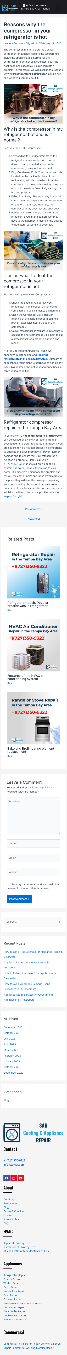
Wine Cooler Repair (14, 1311)
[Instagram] (13, 1178)
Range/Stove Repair (14, 1319)
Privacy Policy (11, 1219)
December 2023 (13, 1027)
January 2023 (12, 1061)
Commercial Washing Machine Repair (33, 1347)
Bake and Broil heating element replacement (30, 750)
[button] (59, 8)
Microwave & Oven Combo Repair (22, 1303)
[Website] (33, 872)
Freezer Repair (11, 1279)
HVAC (8, 1231)
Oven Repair (10, 1295)
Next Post (34, 518)
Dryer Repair (10, 1287)
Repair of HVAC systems (17, 1243)
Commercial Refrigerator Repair (21, 1343)
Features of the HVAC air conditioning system (26, 677)
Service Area (10, 1203)
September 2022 (13, 1072)
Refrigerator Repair (14, 1275)
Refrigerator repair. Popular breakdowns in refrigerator (27, 604)
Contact (10, 1149)
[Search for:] (33, 921)
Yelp (6, 496)
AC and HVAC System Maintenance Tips (26, 1251)
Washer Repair (11, 1283)
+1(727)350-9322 (14, 463)
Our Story (9, 1199)
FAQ (5, 1223)
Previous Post (34, 509)
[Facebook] (6, 1178)
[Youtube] (21, 1178)
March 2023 (11, 1050)
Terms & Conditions (14, 1211)
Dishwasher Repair (14, 1307)
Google (17, 496)
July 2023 (9, 1038)
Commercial (13, 1332)
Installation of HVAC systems (19, 1247)
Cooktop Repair (12, 1299)
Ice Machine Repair (14, 1291)
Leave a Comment (14, 43)
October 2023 (12, 1032)
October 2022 (12, 1067)
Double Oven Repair (14, 1315)
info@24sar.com (14, 1164)
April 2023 (10, 1044)
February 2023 (12, 1055)
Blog (9, 610)
